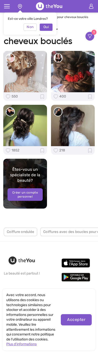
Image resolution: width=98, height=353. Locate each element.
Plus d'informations (21, 344)
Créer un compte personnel (25, 194)
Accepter (76, 319)
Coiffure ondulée (20, 232)
